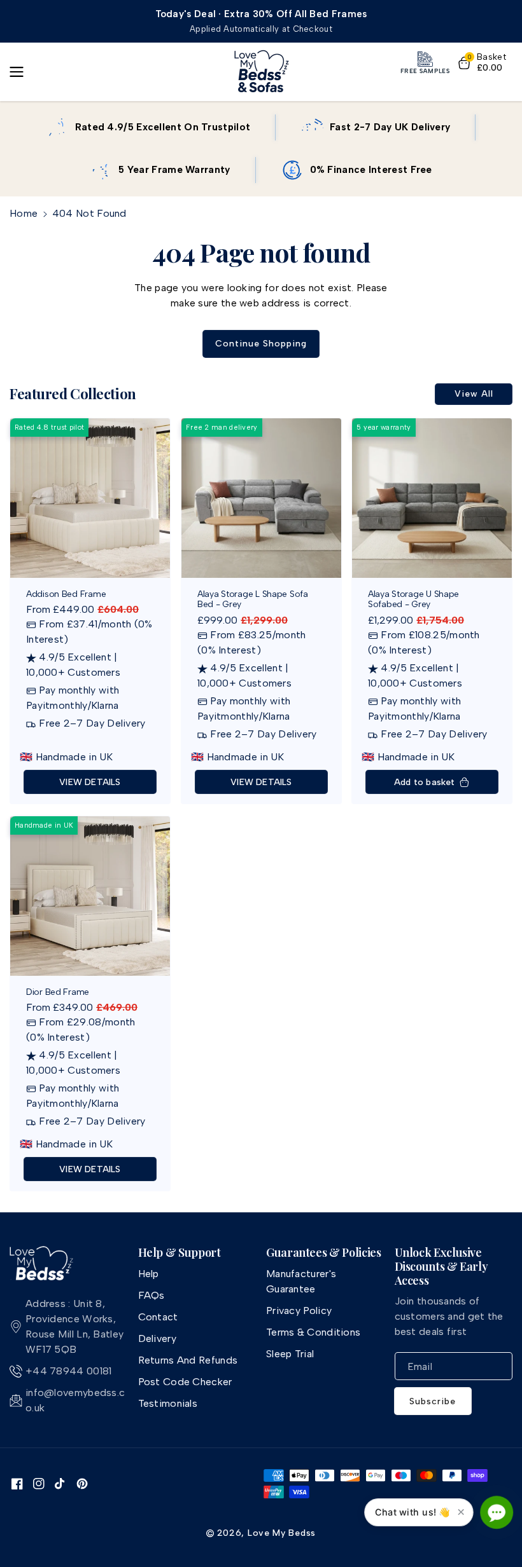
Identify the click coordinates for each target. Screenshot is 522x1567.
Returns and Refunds (188, 1360)
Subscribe (432, 1401)
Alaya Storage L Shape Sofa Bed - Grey (252, 599)
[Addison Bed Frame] (90, 498)
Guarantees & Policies (323, 1253)
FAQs (151, 1295)
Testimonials (168, 1403)
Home (24, 213)
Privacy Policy (299, 1310)
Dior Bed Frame (57, 992)
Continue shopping (261, 343)
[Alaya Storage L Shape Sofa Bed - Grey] (261, 498)
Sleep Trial (290, 1354)
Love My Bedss (282, 1533)
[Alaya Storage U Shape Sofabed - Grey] (432, 498)
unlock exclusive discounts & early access (441, 1266)
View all (474, 393)
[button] (20, 72)
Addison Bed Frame (66, 594)
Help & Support (179, 1253)
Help (148, 1274)
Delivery (157, 1338)
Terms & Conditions (313, 1332)
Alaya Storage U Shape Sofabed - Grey (413, 599)
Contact (158, 1317)
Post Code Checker (185, 1382)
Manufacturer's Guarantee (301, 1281)
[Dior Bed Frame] (90, 896)
